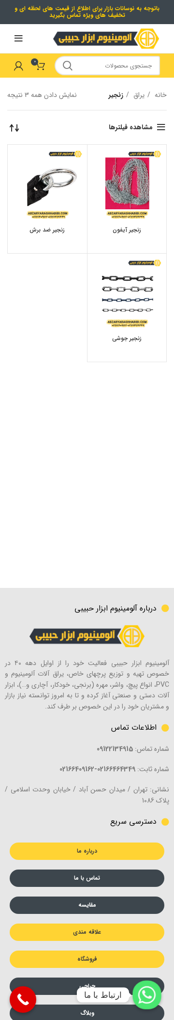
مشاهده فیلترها (131, 127)
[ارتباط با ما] (147, 995)
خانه (160, 95)
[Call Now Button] (23, 999)
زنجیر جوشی (127, 338)
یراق (138, 95)
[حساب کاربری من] (18, 65)
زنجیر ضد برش (47, 229)
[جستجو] (68, 65)
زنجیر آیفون (127, 229)
